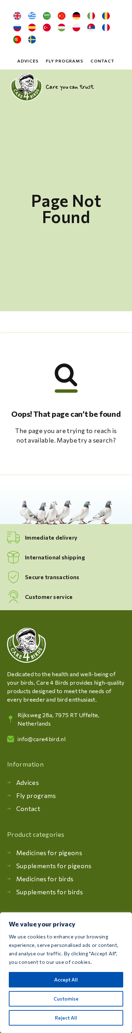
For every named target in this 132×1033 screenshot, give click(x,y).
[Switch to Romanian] (106, 16)
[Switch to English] (17, 16)
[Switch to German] (76, 16)
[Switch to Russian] (17, 28)
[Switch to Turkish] (46, 28)
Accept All (66, 980)
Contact (102, 60)
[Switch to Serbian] (91, 28)
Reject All (66, 1018)
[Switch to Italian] (91, 16)
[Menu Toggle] (117, 87)
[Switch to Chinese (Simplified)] (61, 16)
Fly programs (64, 60)
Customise (66, 999)
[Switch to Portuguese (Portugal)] (17, 40)
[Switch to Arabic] (46, 16)
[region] (66, 972)
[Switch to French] (106, 28)
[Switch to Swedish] (32, 40)
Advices (28, 60)
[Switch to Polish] (76, 28)
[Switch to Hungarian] (61, 28)
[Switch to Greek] (32, 16)
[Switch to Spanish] (32, 28)
